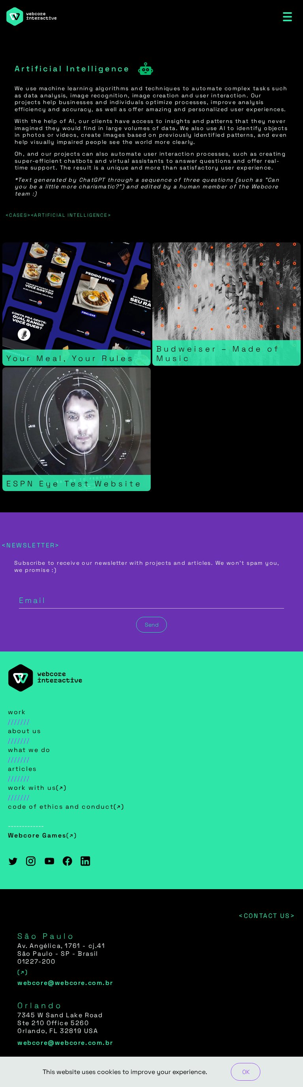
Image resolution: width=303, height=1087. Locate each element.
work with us (32, 788)
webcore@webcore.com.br (65, 983)
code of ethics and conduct (61, 806)
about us (24, 731)
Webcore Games (37, 835)
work (17, 712)
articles (22, 769)
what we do (29, 750)
